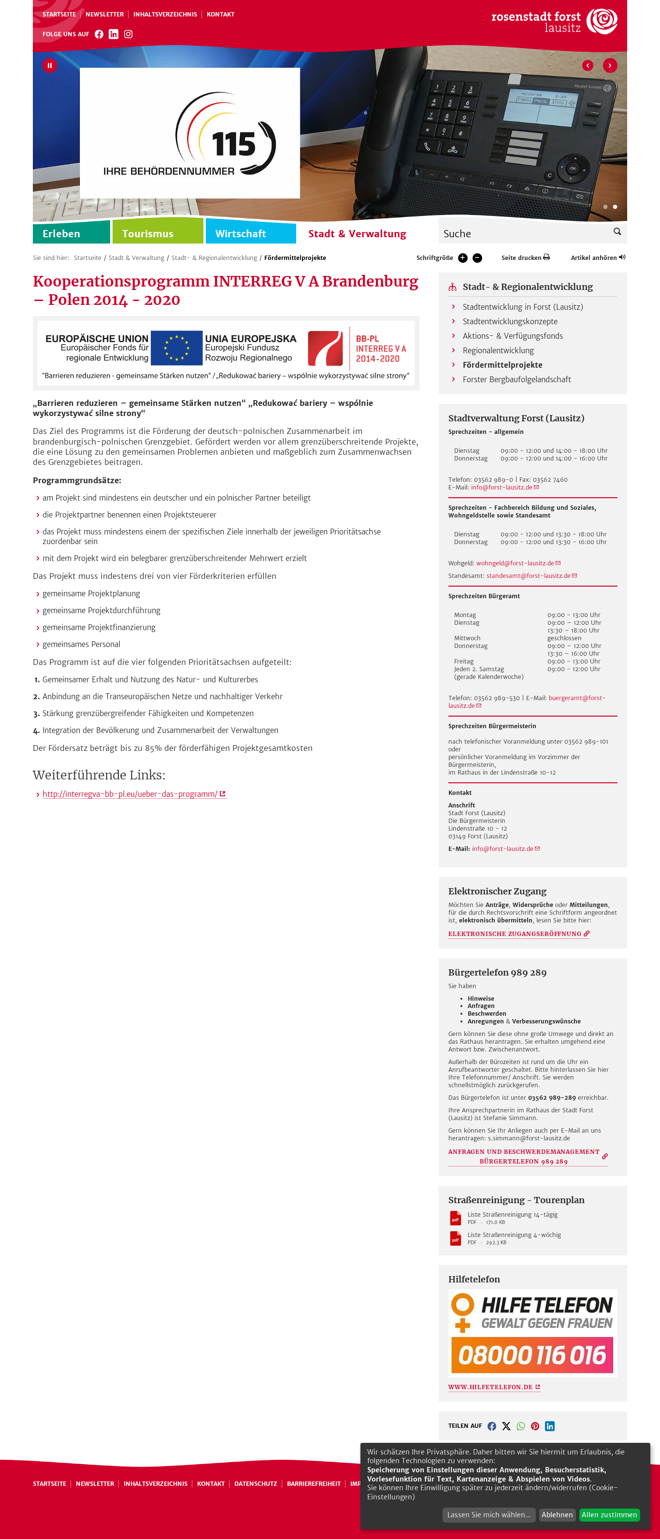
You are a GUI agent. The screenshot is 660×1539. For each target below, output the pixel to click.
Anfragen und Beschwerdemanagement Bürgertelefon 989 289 (524, 1156)
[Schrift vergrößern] (463, 258)
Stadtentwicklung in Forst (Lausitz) (523, 307)
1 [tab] (605, 207)
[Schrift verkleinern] (477, 258)
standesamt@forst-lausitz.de (529, 575)
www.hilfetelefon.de (490, 1387)
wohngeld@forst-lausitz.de (515, 563)
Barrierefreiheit (314, 1483)
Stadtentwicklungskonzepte (510, 321)
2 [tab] (615, 207)
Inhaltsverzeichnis (165, 14)
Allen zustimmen (609, 1514)
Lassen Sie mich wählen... (489, 1514)
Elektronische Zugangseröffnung (515, 933)
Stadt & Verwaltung (136, 257)
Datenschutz (255, 1483)
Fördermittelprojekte (295, 257)
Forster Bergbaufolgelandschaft (517, 379)
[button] (492, 1426)
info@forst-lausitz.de (501, 487)
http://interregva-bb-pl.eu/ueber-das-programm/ (130, 794)
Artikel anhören (594, 257)
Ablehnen (557, 1514)
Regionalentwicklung (498, 350)
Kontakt (220, 14)
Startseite (59, 14)
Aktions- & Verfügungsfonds (513, 336)
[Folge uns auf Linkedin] (113, 34)
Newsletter (105, 14)
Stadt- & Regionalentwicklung (214, 257)
